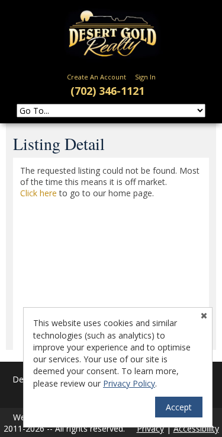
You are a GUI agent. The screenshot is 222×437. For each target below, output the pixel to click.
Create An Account (96, 76)
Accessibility (196, 428)
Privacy (150, 428)
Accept (179, 407)
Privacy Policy (129, 383)
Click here (38, 193)
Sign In (145, 76)
